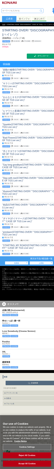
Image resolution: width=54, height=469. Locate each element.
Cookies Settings (27, 447)
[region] (27, 442)
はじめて (40, 18)
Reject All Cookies (27, 455)
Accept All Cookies (27, 464)
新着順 (16, 263)
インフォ (25, 18)
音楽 (10, 18)
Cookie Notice (20, 441)
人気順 (41, 263)
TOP (3, 24)
